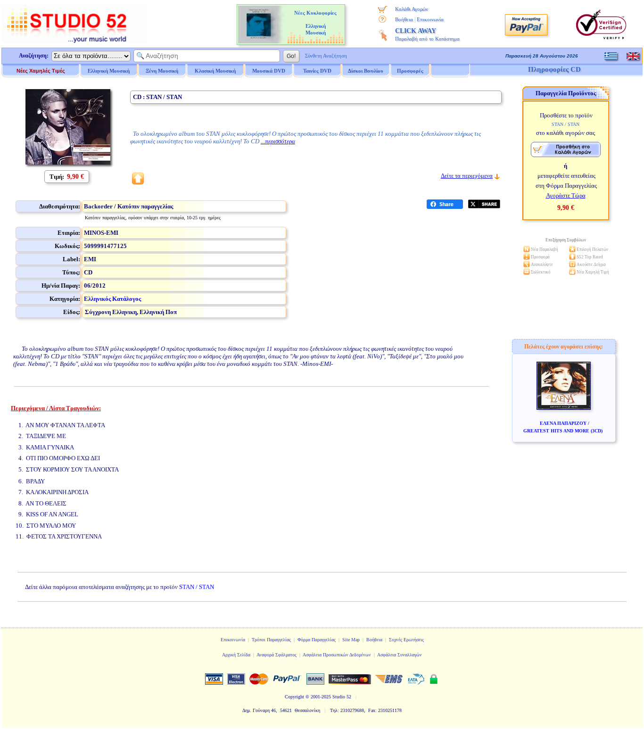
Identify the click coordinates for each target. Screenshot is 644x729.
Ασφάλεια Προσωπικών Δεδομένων (337, 654)
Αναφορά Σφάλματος (276, 654)
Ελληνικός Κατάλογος (112, 298)
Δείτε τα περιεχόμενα (467, 175)
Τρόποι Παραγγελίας (271, 639)
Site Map (351, 639)
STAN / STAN (196, 586)
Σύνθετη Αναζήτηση (326, 55)
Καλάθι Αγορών (411, 9)
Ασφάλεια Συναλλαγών (399, 654)
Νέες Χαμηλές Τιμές (41, 71)
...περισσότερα (278, 141)
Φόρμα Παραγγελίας (316, 639)
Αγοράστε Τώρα (566, 195)
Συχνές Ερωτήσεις (406, 639)
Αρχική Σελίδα (236, 654)
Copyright (294, 696)
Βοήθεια (404, 19)
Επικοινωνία (430, 19)
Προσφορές (410, 71)
